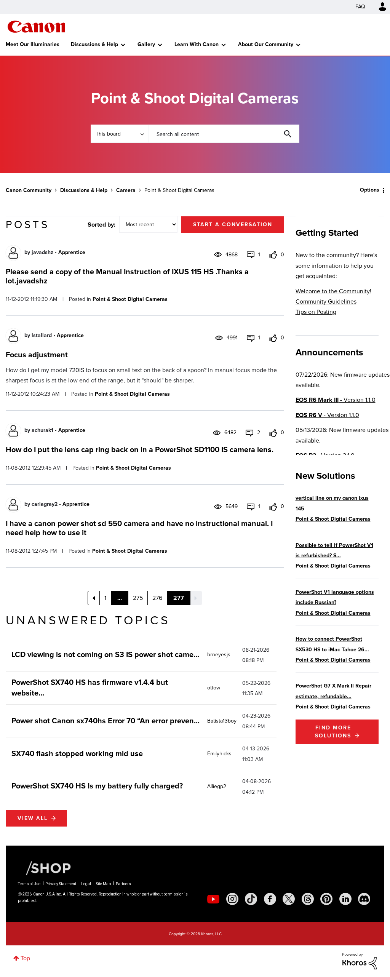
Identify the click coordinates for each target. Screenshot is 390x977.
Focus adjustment (37, 354)
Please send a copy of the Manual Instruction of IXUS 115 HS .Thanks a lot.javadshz (127, 276)
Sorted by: (101, 224)
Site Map (103, 884)
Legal (86, 884)
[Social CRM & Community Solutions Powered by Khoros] (359, 960)
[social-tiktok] (251, 899)
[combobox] (224, 134)
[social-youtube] (213, 899)
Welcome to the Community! (333, 291)
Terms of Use (29, 884)
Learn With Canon (196, 44)
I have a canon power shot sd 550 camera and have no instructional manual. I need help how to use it (139, 528)
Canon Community (36, 26)
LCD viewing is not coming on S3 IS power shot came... (105, 654)
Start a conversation (232, 225)
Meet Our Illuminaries (32, 44)
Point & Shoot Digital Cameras (130, 299)
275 (138, 597)
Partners (123, 884)
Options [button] (369, 190)
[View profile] (13, 253)
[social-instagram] (232, 899)
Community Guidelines (326, 301)
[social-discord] (364, 899)
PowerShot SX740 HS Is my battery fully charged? (97, 786)
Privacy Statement (60, 884)
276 (157, 597)
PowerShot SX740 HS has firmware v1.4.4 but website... (89, 687)
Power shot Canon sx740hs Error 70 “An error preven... (105, 720)
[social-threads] (308, 899)
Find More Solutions (333, 732)
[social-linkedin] (345, 899)
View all (33, 818)
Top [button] (25, 958)
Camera (126, 190)
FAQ (360, 7)
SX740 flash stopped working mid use (77, 753)
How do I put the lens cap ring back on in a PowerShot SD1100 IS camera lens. (139, 449)
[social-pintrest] (326, 899)
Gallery (146, 44)
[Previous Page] (94, 598)
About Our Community (265, 44)
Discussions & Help (94, 44)
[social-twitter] (289, 899)
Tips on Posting (316, 311)
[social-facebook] (270, 899)
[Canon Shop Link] (44, 867)
